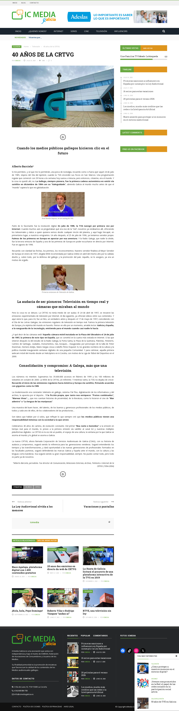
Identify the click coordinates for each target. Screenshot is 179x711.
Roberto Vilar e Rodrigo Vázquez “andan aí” (60, 612)
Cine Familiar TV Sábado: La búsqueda (139, 56)
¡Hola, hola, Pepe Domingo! (27, 610)
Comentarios (100, 635)
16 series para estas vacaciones (43, 37)
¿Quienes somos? (37, 31)
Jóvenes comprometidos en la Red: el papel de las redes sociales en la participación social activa (163, 686)
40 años (28, 487)
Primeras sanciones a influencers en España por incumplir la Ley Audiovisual (95, 646)
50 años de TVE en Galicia (163, 701)
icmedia (17, 61)
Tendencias (99, 549)
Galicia (51, 591)
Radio (15, 591)
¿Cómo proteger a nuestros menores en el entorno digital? (163, 669)
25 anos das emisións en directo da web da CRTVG (61, 568)
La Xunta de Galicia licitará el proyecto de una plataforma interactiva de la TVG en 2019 (98, 573)
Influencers (120, 31)
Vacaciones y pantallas (99, 506)
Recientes (72, 635)
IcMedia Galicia (132, 706)
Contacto (34, 3)
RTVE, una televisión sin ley (97, 612)
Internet (58, 31)
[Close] (176, 656)
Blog (23, 3)
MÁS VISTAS (148, 48)
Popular (85, 635)
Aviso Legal (69, 706)
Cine (86, 31)
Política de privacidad (52, 706)
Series (74, 31)
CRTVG (37, 487)
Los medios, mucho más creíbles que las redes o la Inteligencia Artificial (93, 689)
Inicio (15, 3)
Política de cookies (31, 706)
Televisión (101, 31)
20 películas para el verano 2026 (94, 673)
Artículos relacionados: (24, 540)
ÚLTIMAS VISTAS (130, 48)
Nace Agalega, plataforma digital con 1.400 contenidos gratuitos (27, 570)
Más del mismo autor (47, 540)
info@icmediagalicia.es (24, 694)
